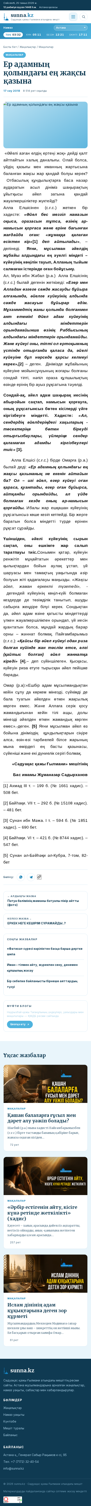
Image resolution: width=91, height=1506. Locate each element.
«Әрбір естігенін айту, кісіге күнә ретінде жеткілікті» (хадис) (42, 1213)
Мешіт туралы (13, 1428)
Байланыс (10, 1435)
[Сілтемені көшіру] (39, 877)
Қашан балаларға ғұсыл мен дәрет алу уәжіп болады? (41, 1118)
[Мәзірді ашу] (73, 16)
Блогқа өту (18, 1024)
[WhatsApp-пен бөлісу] (21, 877)
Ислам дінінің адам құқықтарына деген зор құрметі (37, 1310)
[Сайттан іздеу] (84, 17)
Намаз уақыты (13, 1414)
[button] (45, 125)
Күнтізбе (9, 1421)
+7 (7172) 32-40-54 (25, 1461)
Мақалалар (46, 47)
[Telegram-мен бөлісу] (31, 877)
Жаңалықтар (27, 47)
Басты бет (10, 47)
